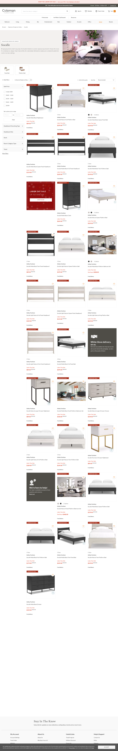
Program (70, 737)
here (93, 748)
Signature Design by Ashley (15, 27)
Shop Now (40, 199)
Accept (106, 747)
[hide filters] (6, 80)
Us (40, 737)
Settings (14, 737)
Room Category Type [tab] (10, 143)
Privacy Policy (72, 748)
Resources (73, 17)
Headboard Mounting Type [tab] (12, 126)
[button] (78, 11)
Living (17, 22)
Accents (79, 22)
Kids (58, 22)
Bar (38, 22)
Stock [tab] (5, 137)
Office (89, 22)
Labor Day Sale (30, 121)
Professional (45, 17)
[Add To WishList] (53, 88)
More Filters (5, 153)
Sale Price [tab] (6, 86)
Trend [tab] (5, 149)
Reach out (32, 494)
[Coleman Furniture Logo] (8, 12)
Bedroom (7, 22)
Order (13, 740)
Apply (13, 119)
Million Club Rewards (59, 17)
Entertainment (48, 22)
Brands (111, 22)
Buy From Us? (43, 740)
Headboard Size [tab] (8, 132)
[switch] (30, 80)
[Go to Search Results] (67, 11)
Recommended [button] (101, 80)
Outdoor (69, 22)
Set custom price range (10, 111)
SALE (100, 22)
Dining (27, 22)
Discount (71, 740)
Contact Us (113, 5)
